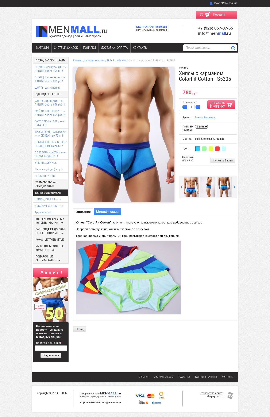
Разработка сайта (211, 393)
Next (234, 186)
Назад (80, 329)
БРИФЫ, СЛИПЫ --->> (48, 199)
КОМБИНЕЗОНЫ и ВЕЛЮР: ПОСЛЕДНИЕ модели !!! (51, 144)
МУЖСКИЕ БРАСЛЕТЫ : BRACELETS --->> (49, 248)
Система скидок (66, 48)
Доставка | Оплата (114, 48)
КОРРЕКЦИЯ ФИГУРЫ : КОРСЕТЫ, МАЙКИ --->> (49, 220)
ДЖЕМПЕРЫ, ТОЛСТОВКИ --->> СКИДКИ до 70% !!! (50, 133)
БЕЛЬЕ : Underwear (117, 60)
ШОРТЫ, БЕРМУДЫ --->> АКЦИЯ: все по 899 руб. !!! (50, 102)
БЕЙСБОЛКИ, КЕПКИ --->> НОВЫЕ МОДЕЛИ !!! (50, 154)
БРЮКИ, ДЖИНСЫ (46, 162)
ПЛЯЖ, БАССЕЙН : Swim (50, 60)
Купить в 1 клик (223, 160)
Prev (181, 186)
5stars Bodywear (205, 117)
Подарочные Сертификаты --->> (47, 258)
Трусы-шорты (43, 212)
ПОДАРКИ (89, 48)
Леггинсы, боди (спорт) (49, 169)
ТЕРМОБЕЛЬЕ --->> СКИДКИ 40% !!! (46, 184)
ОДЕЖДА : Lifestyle (48, 94)
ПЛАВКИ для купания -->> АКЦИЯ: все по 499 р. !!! (50, 68)
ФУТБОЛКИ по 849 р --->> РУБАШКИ (50, 123)
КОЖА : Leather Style (49, 239)
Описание (83, 212)
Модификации (107, 211)
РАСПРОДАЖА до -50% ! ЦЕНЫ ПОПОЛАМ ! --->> (50, 231)
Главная (77, 60)
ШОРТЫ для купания (47, 87)
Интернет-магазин (94, 60)
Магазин (42, 48)
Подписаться (51, 355)
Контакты (140, 48)
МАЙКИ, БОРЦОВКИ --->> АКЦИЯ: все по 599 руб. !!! (50, 112)
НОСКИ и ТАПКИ (45, 175)
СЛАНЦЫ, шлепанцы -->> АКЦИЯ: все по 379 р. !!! (50, 79)
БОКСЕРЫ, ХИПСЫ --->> (49, 205)
